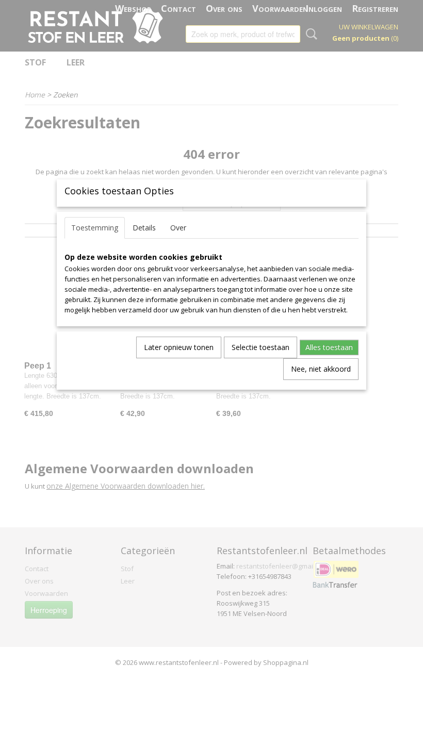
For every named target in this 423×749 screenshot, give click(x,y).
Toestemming (94, 227)
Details (144, 227)
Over (178, 227)
